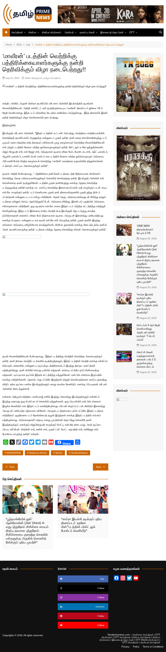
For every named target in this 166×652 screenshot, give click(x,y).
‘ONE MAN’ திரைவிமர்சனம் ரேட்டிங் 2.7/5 (145, 229)
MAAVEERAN (14, 452)
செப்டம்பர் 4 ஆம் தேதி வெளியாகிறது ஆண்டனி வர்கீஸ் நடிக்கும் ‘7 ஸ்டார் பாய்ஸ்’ (148, 332)
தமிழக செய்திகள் (52, 78)
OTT (131, 32)
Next (98, 467)
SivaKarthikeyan (79, 452)
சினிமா (32, 32)
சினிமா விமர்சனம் (51, 32)
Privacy (125, 646)
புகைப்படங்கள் (87, 32)
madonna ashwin (38, 452)
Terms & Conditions (153, 646)
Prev (12, 467)
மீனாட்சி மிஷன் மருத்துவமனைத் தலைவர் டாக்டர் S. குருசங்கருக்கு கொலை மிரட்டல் (146, 359)
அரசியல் (69, 32)
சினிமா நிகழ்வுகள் (33, 78)
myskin (59, 452)
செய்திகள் (17, 32)
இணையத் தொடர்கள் (112, 32)
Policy (136, 646)
